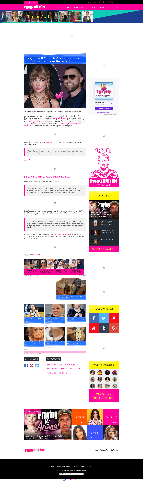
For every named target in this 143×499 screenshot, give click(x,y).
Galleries (114, 450)
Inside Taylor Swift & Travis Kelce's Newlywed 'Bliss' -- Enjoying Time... (76, 271)
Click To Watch (103, 249)
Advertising (61, 466)
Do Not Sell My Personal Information (71, 474)
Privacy (69, 466)
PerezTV (67, 7)
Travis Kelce (51, 373)
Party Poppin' (51, 369)
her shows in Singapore (60, 118)
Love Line (58, 365)
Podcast (114, 7)
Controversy (92, 7)
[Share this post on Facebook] (26, 365)
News (96, 450)
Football (49, 365)
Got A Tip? (31, 2)
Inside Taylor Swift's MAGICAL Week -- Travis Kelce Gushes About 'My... (61, 271)
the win (36, 122)
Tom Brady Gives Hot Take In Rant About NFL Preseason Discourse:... (46, 271)
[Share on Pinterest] (31, 365)
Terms (75, 466)
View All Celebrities (104, 396)
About (53, 466)
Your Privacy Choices (73, 480)
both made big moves (62, 234)
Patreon (58, 7)
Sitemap (82, 466)
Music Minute (69, 365)
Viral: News (62, 373)
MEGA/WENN (37, 255)
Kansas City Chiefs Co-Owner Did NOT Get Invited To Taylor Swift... (31, 271)
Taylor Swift (75, 369)
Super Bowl (63, 369)
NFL (78, 365)
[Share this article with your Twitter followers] (37, 365)
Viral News (104, 7)
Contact (89, 466)
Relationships (79, 7)
